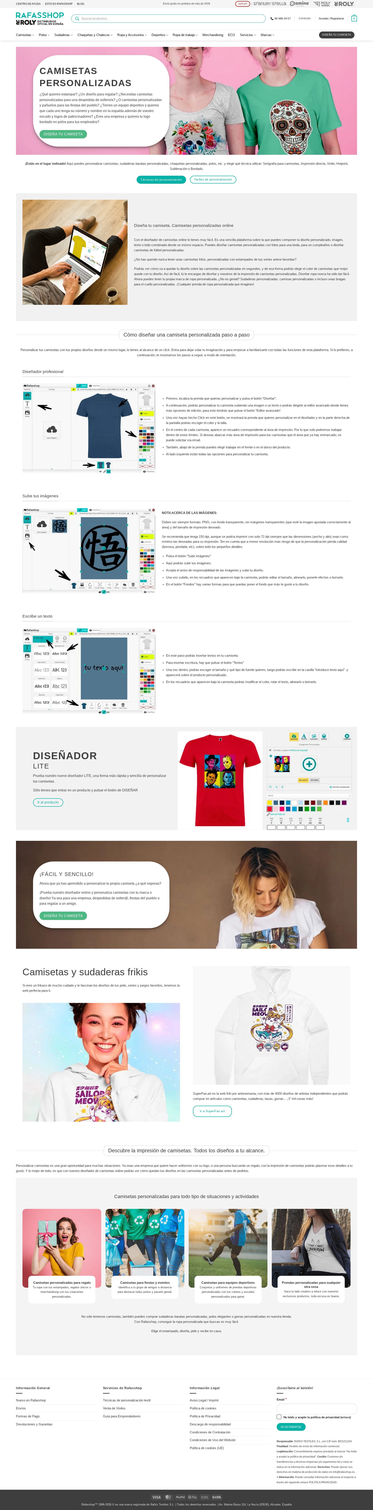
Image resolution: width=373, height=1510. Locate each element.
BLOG (80, 3)
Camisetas (23, 35)
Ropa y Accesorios (130, 35)
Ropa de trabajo (184, 35)
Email (282, 1399)
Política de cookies (203, 1408)
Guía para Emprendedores (122, 1416)
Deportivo (158, 35)
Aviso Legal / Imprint (204, 1400)
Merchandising (212, 35)
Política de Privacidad (205, 1416)
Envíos (21, 1408)
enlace (345, 1417)
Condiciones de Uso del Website (212, 1440)
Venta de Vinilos (114, 1408)
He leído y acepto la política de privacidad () (317, 1417)
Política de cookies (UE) (207, 1448)
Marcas (266, 35)
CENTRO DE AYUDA (28, 3)
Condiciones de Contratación (210, 1432)
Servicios (246, 35)
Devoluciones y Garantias (34, 1424)
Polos (43, 35)
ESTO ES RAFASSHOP (59, 3)
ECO (231, 35)
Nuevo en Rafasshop (31, 1400)
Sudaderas (62, 35)
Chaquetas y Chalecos (93, 35)
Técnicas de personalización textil (126, 1400)
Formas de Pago (28, 1416)
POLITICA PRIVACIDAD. (323, 1482)
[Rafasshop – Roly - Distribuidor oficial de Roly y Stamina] (40, 18)
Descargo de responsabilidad (210, 1424)
